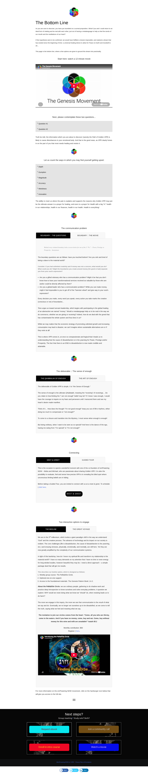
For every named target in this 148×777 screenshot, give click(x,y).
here (77, 631)
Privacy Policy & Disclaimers (83, 762)
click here (42, 487)
